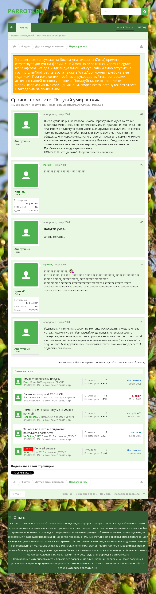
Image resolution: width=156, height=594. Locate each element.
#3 (141, 222)
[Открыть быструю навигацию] (141, 46)
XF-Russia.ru (26, 586)
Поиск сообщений (22, 35)
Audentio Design (40, 589)
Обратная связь (86, 494)
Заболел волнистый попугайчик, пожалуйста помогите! (44, 431)
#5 (141, 322)
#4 (141, 264)
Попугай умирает (45, 448)
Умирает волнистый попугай (41, 379)
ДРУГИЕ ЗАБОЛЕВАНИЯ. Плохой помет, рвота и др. (47, 384)
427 (36, 206)
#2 (141, 165)
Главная (66, 494)
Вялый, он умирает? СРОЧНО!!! (43, 394)
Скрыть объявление (142, 57)
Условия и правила (127, 494)
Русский (16, 494)
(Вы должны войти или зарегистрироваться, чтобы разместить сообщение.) (101, 362)
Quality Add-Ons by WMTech (45, 583)
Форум (24, 27)
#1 (141, 114)
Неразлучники (38, 104)
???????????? (33, 210)
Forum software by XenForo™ (39, 580)
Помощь (105, 494)
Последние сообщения (51, 35)
